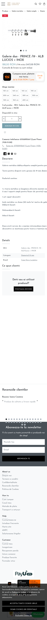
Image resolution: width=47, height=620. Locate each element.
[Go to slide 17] (11, 422)
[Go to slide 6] (19, 419)
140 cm (15, 91)
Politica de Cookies (10, 489)
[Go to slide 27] (38, 422)
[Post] (9, 153)
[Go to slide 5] (17, 419)
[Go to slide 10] (30, 419)
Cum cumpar (7, 500)
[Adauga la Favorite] (5, 132)
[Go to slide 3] (26, 50)
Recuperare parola (10, 551)
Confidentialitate (9, 482)
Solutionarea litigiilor (11, 534)
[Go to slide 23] (27, 422)
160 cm (24, 91)
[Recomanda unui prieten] (15, 153)
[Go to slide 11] (33, 419)
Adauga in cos (12, 126)
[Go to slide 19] (17, 422)
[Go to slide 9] (27, 419)
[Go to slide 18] (14, 422)
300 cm (35, 95)
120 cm (5, 91)
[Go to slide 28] (40, 422)
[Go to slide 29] (22, 424)
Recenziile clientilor (10, 486)
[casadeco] (14, 4)
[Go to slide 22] (25, 422)
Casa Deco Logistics (29, 260)
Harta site (6, 527)
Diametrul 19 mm (27, 255)
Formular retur (8, 561)
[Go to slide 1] (21, 50)
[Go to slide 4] (14, 419)
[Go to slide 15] (6, 422)
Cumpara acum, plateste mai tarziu (23, 77)
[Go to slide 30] (25, 424)
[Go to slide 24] (30, 422)
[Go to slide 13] (38, 419)
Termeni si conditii (10, 479)
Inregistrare (7, 547)
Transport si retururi (11, 510)
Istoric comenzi (8, 554)
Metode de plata (9, 506)
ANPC (5, 530)
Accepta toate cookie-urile (23, 603)
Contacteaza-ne (9, 520)
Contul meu (7, 544)
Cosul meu (6, 503)
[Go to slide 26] (35, 422)
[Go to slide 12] (35, 419)
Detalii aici (39, 77)
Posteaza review (23, 289)
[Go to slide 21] (22, 422)
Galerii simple (32, 11)
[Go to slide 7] (22, 419)
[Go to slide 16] (9, 422)
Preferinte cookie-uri (23, 615)
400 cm (25, 100)
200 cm (6, 95)
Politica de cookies (19, 592)
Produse (5, 11)
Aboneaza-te (23, 459)
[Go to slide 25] (33, 422)
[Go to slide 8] (25, 419)
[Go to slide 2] (23, 50)
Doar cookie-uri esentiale (23, 609)
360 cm (15, 100)
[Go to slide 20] (19, 422)
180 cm (33, 91)
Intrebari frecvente (10, 523)
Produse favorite (9, 558)
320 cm (6, 100)
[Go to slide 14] (40, 419)
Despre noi (7, 476)
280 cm (25, 95)
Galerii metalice (17, 11)
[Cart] (44, 4)
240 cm (16, 95)
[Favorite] (40, 4)
